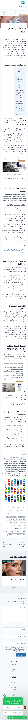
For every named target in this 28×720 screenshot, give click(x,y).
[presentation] (14, 568)
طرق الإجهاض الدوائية (20, 522)
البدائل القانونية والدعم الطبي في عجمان (20, 110)
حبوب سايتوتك (21, 516)
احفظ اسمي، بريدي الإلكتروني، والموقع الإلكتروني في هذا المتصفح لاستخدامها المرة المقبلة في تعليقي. (14, 649)
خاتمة (17, 114)
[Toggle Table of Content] (22, 73)
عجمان (11, 522)
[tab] (15, 587)
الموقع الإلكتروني (20, 644)
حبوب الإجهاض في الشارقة (21, 544)
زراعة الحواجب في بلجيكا (17, 579)
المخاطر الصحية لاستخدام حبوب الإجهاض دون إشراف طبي (19, 104)
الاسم (23, 629)
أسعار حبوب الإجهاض (11, 507)
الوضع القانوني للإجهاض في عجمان (19, 81)
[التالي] (4, 573)
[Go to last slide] (24, 573)
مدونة (24, 25)
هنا (6, 404)
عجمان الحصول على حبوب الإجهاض (17, 525)
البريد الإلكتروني (20, 637)
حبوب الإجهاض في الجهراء (6, 544)
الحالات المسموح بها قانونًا (20, 86)
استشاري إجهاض (21, 510)
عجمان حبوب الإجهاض (20, 532)
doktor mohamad (18, 35)
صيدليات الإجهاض (10, 519)
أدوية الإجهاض (21, 507)
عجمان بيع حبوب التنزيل (20, 528)
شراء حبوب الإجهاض (20, 519)
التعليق (22, 608)
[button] (3, 4)
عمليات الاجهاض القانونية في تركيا (13, 251)
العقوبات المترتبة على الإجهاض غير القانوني (20, 92)
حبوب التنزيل (11, 513)
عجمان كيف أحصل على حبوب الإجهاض (16, 535)
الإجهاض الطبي (12, 510)
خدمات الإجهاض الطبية (11, 516)
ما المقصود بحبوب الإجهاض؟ (20, 77)
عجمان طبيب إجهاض (8, 532)
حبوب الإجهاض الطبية (20, 513)
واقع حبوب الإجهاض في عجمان (19, 97)
